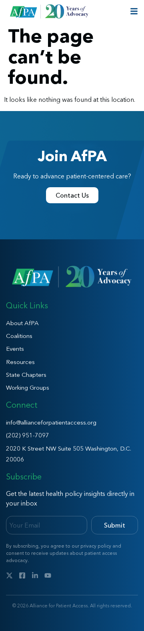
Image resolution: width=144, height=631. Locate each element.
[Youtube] (47, 575)
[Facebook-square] (22, 575)
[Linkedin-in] (35, 575)
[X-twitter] (9, 575)
